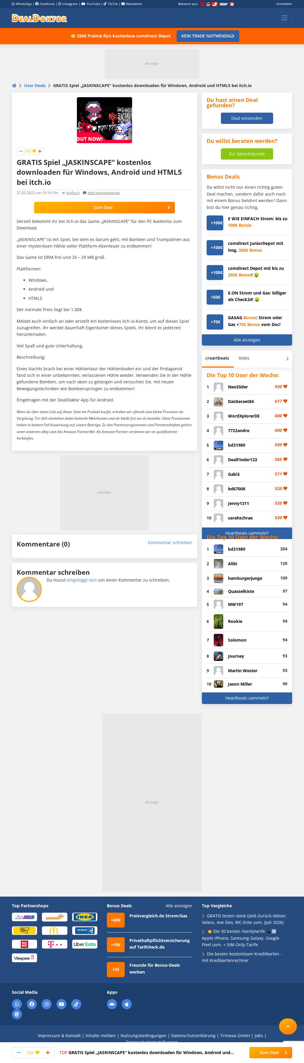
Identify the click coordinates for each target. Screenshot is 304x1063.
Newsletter (134, 3)
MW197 (235, 604)
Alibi (232, 563)
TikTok (113, 3)
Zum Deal (103, 207)
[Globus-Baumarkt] (54, 916)
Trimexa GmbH (235, 1035)
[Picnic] (24, 943)
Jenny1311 (238, 503)
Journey (236, 656)
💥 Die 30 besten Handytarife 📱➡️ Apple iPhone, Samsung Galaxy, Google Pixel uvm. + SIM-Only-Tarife (240, 937)
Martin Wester (242, 670)
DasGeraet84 (241, 401)
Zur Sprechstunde (247, 154)
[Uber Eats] (85, 943)
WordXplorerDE (244, 416)
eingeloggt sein (82, 580)
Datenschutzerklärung (193, 1035)
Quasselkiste (241, 591)
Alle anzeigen (247, 340)
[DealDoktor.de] (39, 17)
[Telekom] (54, 943)
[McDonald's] (54, 930)
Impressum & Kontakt (59, 1035)
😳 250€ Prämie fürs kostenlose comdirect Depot (121, 36)
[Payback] (85, 930)
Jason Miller (240, 684)
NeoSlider (238, 387)
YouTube (93, 3)
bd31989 (236, 445)
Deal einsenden (246, 118)
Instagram (70, 3)
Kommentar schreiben (170, 542)
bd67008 (236, 489)
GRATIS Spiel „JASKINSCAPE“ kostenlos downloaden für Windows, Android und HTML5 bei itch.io (144, 1053)
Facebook (47, 3)
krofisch (73, 192)
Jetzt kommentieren (104, 192)
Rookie (235, 621)
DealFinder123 (242, 459)
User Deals (35, 85)
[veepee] (24, 957)
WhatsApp (24, 3)
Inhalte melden (101, 1035)
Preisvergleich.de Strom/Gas (158, 916)
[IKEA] (85, 916)
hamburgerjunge (245, 578)
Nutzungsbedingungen (144, 1035)
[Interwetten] (24, 930)
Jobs (259, 1035)
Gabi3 (234, 474)
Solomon (237, 640)
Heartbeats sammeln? (247, 533)
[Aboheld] (24, 916)
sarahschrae (240, 518)
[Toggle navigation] (284, 17)
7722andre (238, 430)
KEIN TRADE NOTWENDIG (206, 36)
